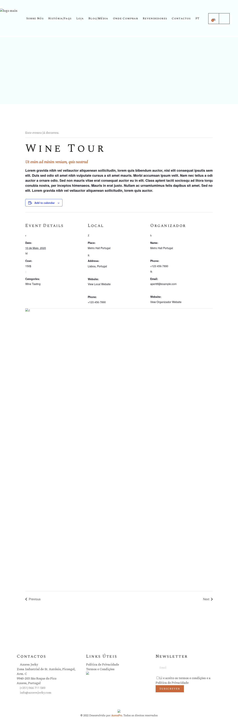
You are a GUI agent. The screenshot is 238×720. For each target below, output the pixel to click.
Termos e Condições (100, 669)
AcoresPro (116, 715)
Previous (35, 599)
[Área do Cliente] (224, 18)
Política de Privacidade (102, 664)
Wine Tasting (33, 284)
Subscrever (170, 689)
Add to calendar (44, 203)
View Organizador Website (165, 302)
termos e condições (192, 678)
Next (206, 599)
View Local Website (99, 284)
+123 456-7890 (97, 302)
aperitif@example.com (163, 284)
